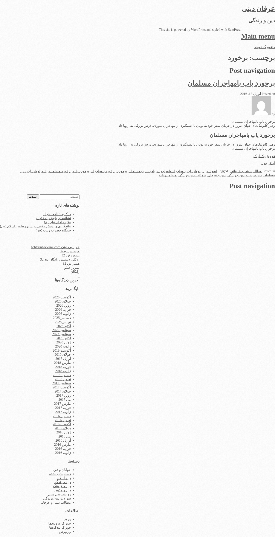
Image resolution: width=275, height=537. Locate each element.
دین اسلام (64, 478)
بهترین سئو (71, 267)
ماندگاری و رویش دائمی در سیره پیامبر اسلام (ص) (35, 226)
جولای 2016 (63, 428)
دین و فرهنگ (62, 486)
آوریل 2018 (63, 358)
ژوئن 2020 (63, 342)
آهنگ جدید (268, 163)
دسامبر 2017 (62, 375)
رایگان (74, 271)
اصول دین (210, 171)
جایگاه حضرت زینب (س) (53, 230)
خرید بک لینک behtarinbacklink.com (55, 247)
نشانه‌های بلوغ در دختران (53, 218)
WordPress (198, 29)
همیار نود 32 (71, 263)
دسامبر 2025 (62, 318)
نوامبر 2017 (63, 379)
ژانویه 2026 (63, 313)
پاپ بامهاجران (37, 171)
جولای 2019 (63, 354)
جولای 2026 (63, 301)
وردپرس (65, 531)
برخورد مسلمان (60, 171)
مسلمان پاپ (168, 175)
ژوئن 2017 (63, 395)
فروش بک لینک (264, 156)
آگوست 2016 (62, 424)
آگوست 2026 (62, 297)
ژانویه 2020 (63, 346)
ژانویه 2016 (63, 453)
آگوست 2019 (62, 350)
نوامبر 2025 (63, 322)
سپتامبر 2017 (61, 383)
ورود (67, 519)
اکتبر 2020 (64, 338)
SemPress (234, 29)
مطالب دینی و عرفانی (246, 171)
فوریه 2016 (63, 448)
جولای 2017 (63, 391)
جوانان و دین (62, 470)
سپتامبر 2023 (61, 334)
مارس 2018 (62, 363)
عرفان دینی (258, 8)
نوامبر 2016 (63, 420)
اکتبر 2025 (64, 326)
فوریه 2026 (63, 309)
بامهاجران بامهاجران (171, 171)
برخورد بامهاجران (103, 171)
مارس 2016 (62, 444)
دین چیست (254, 175)
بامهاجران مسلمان (142, 171)
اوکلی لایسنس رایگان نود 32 (59, 259)
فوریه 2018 (63, 367)
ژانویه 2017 (63, 412)
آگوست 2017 (62, 387)
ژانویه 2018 (63, 371)
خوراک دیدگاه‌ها (60, 527)
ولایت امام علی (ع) (57, 222)
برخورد (122, 171)
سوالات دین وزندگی (192, 175)
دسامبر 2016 (62, 416)
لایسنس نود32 (69, 251)
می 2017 (64, 399)
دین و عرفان (217, 175)
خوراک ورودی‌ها (59, 523)
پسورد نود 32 (70, 255)
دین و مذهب (62, 490)
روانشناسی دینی (59, 494)
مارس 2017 (62, 403)
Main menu (258, 36)
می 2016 (64, 436)
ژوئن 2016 (63, 432)
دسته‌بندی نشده (60, 474)
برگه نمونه (261, 47)
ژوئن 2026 (63, 305)
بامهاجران (194, 171)
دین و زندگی (235, 175)
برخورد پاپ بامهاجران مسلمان (231, 83)
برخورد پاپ (81, 171)
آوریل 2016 (63, 440)
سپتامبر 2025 (61, 330)
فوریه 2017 (63, 408)
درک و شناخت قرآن (57, 214)
